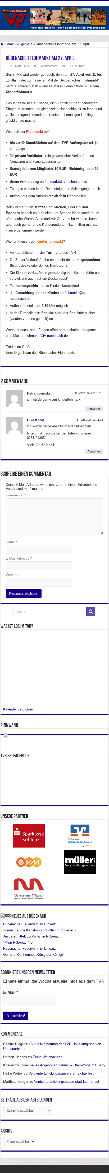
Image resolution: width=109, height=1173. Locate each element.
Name (11, 542)
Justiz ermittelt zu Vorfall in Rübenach (32, 936)
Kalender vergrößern (18, 709)
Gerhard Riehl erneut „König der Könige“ (33, 955)
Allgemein (24, 44)
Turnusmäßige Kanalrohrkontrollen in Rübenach (39, 930)
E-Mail (10, 992)
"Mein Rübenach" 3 (18, 942)
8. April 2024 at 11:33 (90, 419)
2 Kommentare (48, 65)
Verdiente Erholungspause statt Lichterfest (61, 1073)
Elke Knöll (35, 420)
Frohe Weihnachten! (48, 1057)
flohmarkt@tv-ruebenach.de (66, 182)
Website (12, 575)
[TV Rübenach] (54, 17)
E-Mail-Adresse (19, 558)
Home (9, 44)
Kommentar (16, 495)
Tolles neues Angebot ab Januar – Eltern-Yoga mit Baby (62, 1065)
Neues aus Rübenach (28, 916)
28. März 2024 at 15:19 (88, 393)
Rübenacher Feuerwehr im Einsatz (29, 924)
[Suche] (90, 611)
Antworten (94, 408)
